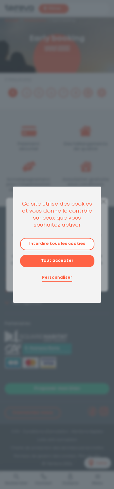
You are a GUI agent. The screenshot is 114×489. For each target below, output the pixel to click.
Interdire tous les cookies (57, 244)
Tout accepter (57, 260)
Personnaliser (57, 277)
